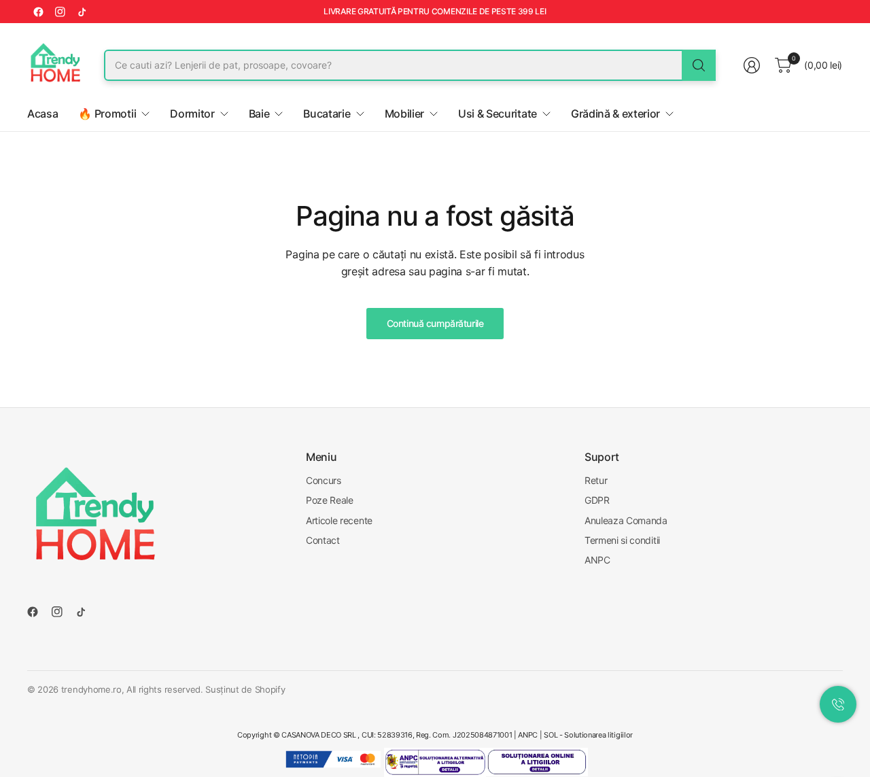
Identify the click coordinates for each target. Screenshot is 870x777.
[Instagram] (60, 11)
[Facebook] (38, 11)
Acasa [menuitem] (42, 113)
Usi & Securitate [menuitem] (497, 113)
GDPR (597, 500)
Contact (323, 540)
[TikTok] (81, 11)
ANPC (597, 560)
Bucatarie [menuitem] (326, 113)
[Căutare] (699, 65)
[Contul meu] (751, 65)
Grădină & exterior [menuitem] (615, 113)
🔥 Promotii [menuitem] (107, 113)
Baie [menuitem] (259, 113)
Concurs (323, 480)
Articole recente (339, 520)
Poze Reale (329, 500)
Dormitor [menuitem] (192, 113)
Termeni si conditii (622, 540)
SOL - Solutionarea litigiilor (588, 735)
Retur (596, 480)
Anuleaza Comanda (626, 520)
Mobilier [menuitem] (404, 113)
